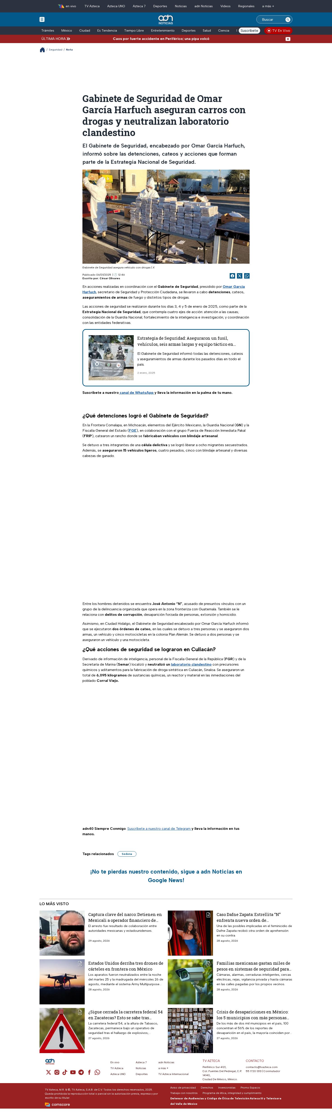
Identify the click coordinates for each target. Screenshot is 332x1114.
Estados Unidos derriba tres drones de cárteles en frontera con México (125, 965)
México (66, 30)
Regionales (246, 6)
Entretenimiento (163, 30)
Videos (225, 6)
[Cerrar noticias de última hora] (288, 39)
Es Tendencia (107, 30)
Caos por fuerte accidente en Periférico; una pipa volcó (141, 39)
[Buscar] (287, 19)
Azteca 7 (139, 6)
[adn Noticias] (166, 20)
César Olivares (110, 278)
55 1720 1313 (254, 1071)
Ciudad (84, 30)
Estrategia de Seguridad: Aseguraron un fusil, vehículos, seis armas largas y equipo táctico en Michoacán (185, 344)
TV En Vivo (281, 30)
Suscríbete (249, 30)
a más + (268, 6)
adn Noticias (203, 6)
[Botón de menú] (42, 19)
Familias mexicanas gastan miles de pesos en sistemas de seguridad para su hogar (253, 965)
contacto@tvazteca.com (262, 1067)
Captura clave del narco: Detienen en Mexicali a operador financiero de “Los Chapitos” (125, 917)
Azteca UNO (116, 6)
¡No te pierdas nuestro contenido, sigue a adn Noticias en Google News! (166, 875)
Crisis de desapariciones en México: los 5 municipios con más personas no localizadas (252, 1014)
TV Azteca (92, 6)
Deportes (160, 6)
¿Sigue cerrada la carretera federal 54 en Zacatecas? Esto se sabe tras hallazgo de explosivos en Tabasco (125, 1014)
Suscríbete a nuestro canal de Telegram (159, 828)
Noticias (181, 6)
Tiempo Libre (134, 30)
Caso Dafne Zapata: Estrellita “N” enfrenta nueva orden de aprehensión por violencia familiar (252, 917)
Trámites (47, 30)
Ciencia (223, 30)
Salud (207, 30)
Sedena (127, 854)
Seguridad (55, 49)
